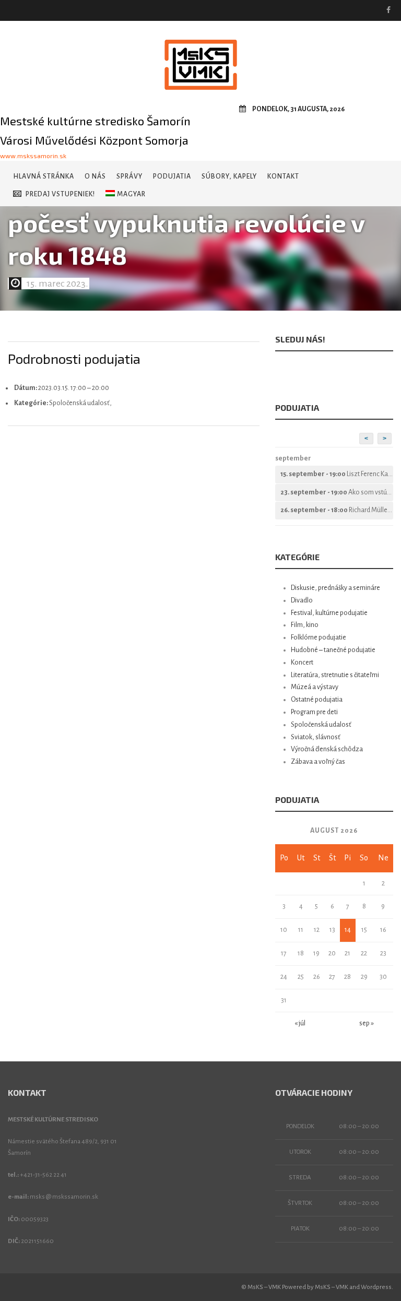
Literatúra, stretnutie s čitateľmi (335, 675)
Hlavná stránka (43, 176)
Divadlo (302, 600)
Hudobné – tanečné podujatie (333, 650)
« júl (299, 1023)
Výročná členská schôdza (327, 749)
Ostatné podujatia (317, 699)
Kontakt (283, 176)
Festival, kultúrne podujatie (329, 613)
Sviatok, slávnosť (315, 737)
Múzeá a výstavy (314, 687)
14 (348, 929)
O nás (95, 176)
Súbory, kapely (229, 176)
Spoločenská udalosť (321, 724)
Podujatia (172, 176)
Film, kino (305, 625)
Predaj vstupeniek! (60, 194)
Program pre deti (314, 712)
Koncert (302, 662)
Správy (129, 176)
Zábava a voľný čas (318, 761)
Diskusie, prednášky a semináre (335, 588)
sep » (366, 1023)
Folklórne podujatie (318, 637)
